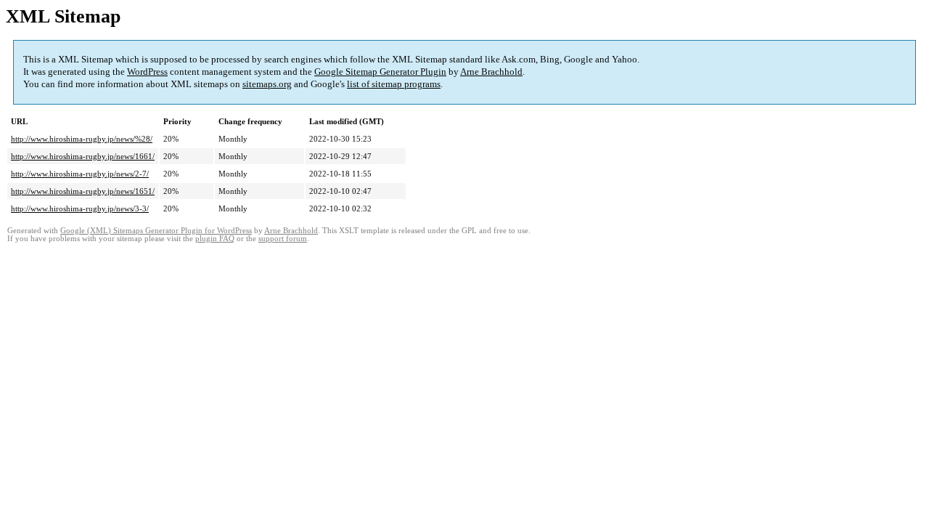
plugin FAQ (214, 239)
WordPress (147, 71)
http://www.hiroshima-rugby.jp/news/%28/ (81, 138)
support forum (282, 239)
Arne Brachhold (491, 71)
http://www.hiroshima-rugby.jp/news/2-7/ (80, 173)
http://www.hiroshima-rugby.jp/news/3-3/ (80, 208)
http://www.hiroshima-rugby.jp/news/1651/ (83, 191)
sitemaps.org (267, 83)
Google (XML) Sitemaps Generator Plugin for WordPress (156, 231)
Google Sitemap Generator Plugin (380, 71)
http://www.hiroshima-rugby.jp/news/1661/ (83, 156)
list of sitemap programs (394, 83)
